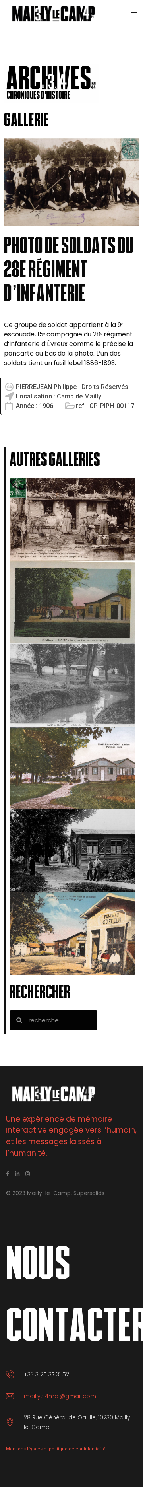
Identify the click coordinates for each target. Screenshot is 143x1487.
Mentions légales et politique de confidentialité (56, 1449)
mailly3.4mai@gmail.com (60, 1396)
